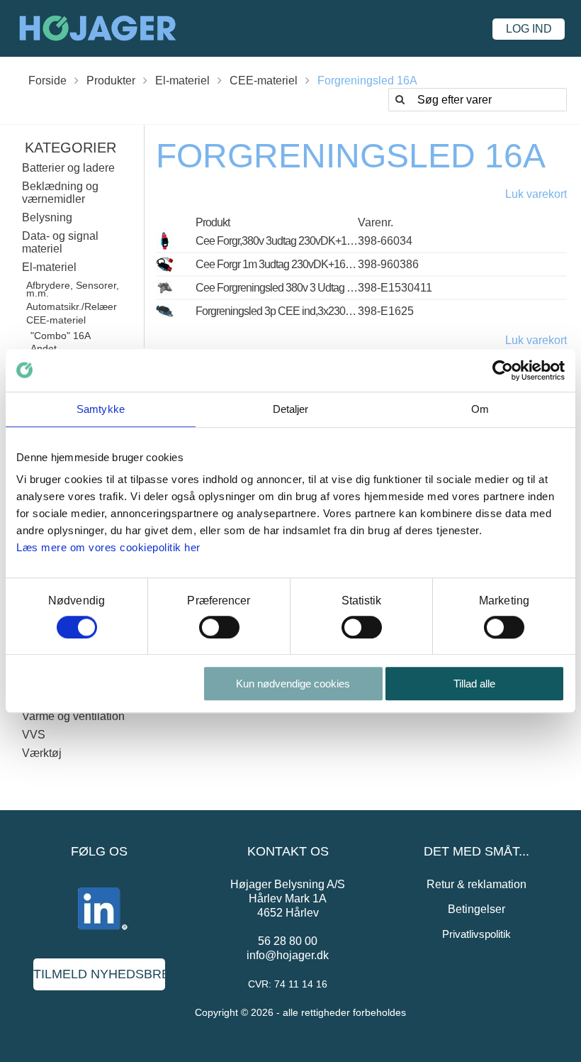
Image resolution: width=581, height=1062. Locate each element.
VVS (33, 735)
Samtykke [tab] (101, 409)
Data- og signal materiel (60, 242)
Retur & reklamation (476, 884)
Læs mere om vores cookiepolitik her (108, 547)
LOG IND (529, 29)
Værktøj (42, 753)
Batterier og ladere (68, 168)
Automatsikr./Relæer (71, 306)
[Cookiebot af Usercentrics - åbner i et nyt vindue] (503, 370)
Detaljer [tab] (291, 409)
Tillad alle (474, 683)
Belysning (47, 217)
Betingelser (476, 909)
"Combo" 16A (60, 335)
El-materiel (182, 80)
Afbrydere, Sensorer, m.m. (72, 289)
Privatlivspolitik (476, 934)
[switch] (219, 627)
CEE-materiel (264, 80)
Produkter (110, 80)
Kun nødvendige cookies (293, 683)
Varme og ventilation (73, 716)
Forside (47, 80)
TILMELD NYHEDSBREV (99, 974)
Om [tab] (480, 409)
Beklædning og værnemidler (60, 192)
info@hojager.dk (288, 955)
